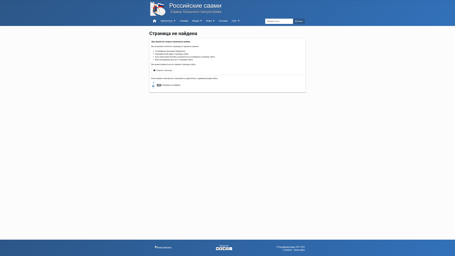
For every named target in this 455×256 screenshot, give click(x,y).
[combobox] (279, 21)
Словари (184, 21)
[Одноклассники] (220, 248)
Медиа (195, 21)
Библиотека (167, 21)
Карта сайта (299, 250)
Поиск (300, 21)
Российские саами (287, 247)
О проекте (287, 250)
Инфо (209, 21)
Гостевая (223, 21)
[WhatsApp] (227, 248)
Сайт (234, 21)
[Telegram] (224, 248)
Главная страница (163, 70)
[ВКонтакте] (217, 248)
